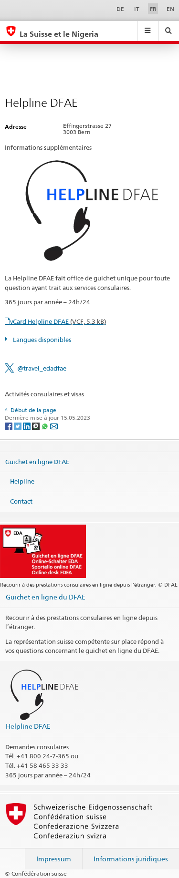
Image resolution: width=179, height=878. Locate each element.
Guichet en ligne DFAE (37, 461)
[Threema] (36, 425)
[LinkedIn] (27, 425)
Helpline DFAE (28, 726)
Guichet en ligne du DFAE (45, 597)
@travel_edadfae (41, 368)
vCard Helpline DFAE (58, 321)
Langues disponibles (41, 339)
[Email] (54, 425)
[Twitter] (18, 425)
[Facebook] (9, 425)
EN (170, 8)
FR (153, 8)
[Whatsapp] (45, 425)
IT (136, 8)
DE (120, 8)
